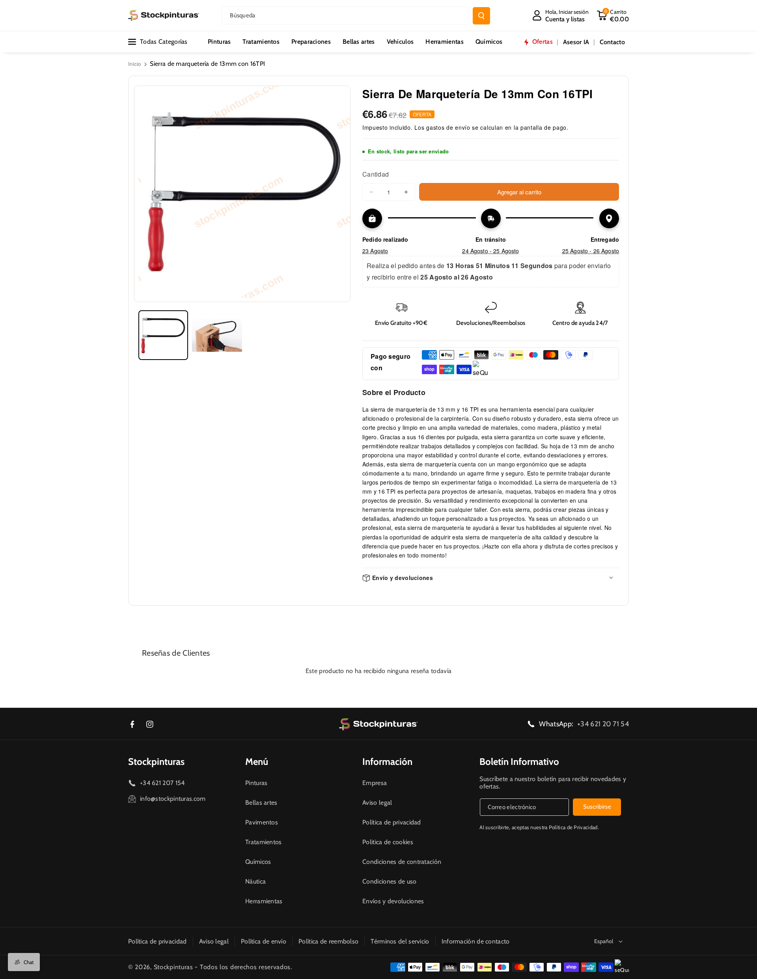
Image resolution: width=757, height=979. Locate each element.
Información (387, 761)
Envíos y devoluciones (393, 901)
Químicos (258, 861)
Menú (256, 761)
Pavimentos (261, 822)
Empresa (374, 783)
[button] (613, 15)
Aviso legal (377, 802)
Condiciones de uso (389, 881)
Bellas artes (261, 802)
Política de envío (263, 941)
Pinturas (256, 783)
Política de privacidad (391, 822)
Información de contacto (476, 941)
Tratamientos (263, 842)
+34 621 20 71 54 (603, 724)
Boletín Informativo (519, 761)
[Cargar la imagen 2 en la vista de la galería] (217, 335)
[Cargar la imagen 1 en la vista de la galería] (163, 335)
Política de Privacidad (573, 827)
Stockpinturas (156, 761)
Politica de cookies (387, 842)
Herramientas (264, 901)
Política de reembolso (328, 941)
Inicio (134, 63)
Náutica (255, 881)
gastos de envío (448, 127)
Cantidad (375, 174)
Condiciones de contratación (401, 861)
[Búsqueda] (481, 15)
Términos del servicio (400, 941)
